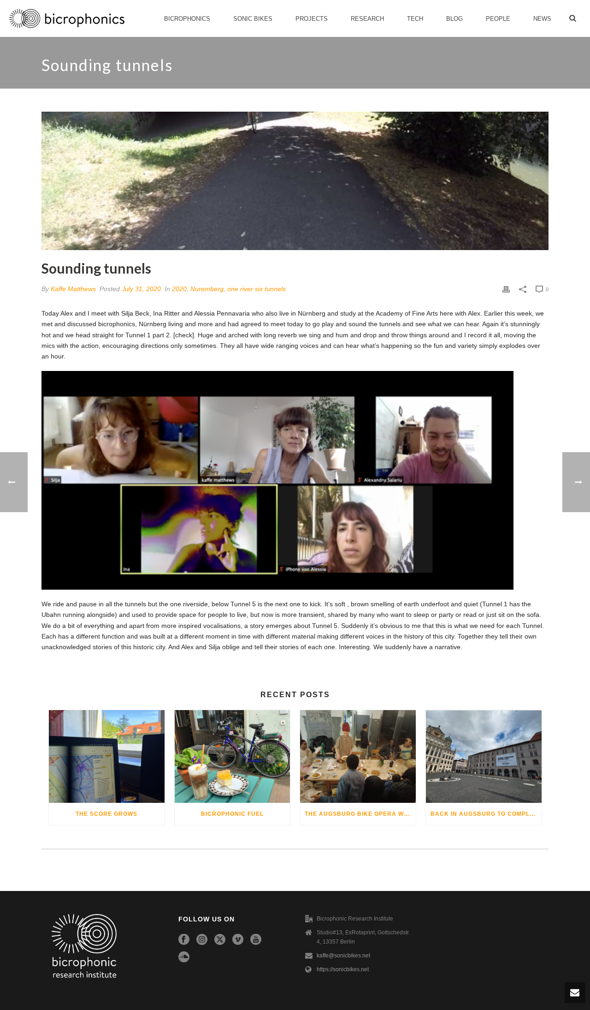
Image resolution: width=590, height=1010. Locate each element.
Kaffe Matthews (73, 289)
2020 (179, 289)
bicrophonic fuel (232, 814)
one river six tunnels (256, 289)
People (498, 18)
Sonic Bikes (252, 18)
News (542, 18)
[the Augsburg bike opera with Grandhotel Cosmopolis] (358, 756)
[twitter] (219, 940)
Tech (415, 18)
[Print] (506, 289)
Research (367, 18)
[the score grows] (107, 756)
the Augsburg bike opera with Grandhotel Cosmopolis (360, 814)
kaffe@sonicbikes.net (343, 955)
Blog (454, 18)
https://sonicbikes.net (343, 969)
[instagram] (201, 940)
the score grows (106, 814)
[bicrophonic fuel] (232, 756)
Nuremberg (207, 289)
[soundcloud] (183, 957)
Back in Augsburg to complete (486, 814)
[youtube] (255, 940)
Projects (311, 18)
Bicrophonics (187, 18)
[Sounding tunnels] (295, 181)
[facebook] (183, 940)
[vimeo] (237, 940)
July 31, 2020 (141, 289)
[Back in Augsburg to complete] (484, 756)
